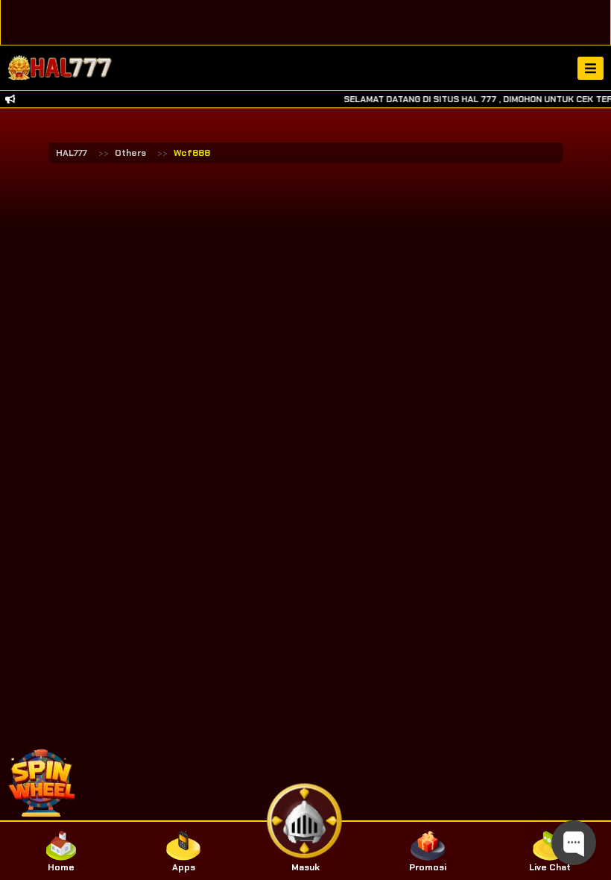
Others (130, 153)
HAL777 (71, 153)
